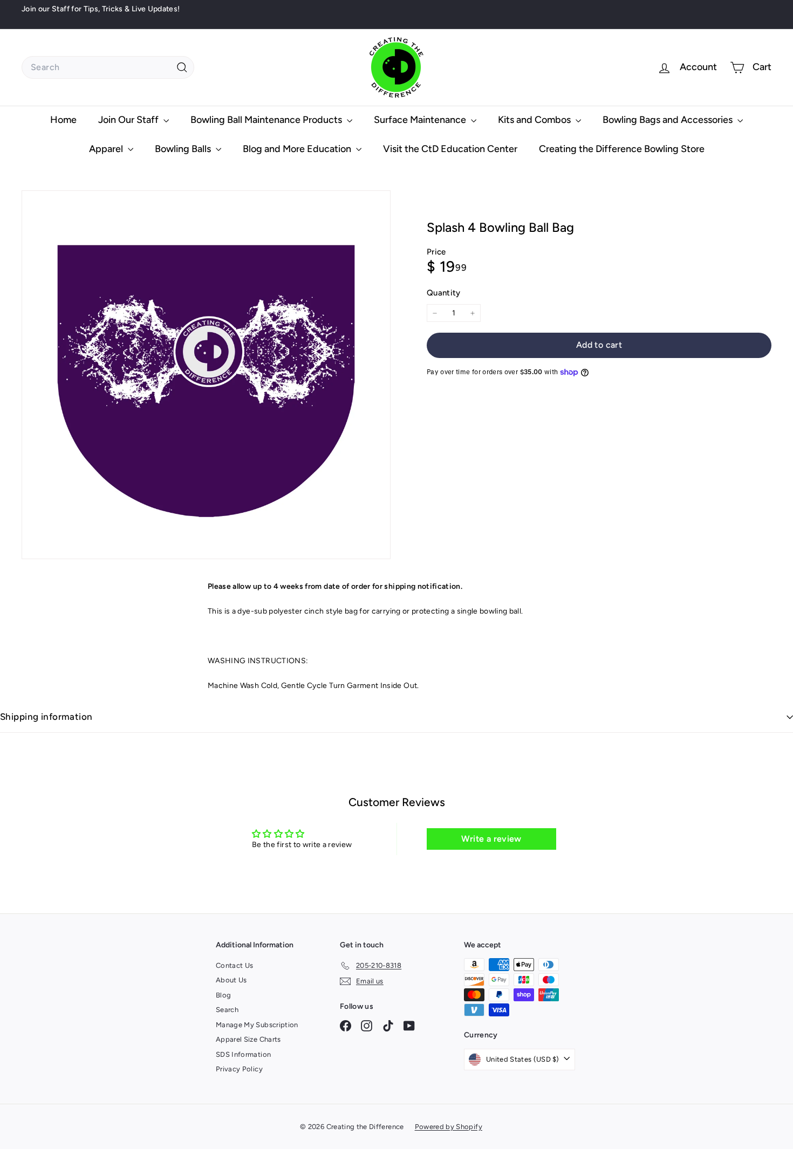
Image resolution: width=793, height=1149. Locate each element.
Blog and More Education (298, 149)
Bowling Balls (184, 149)
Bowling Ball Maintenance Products (267, 120)
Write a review (491, 839)
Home (63, 120)
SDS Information (243, 1054)
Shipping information (46, 716)
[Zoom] (206, 375)
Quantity (444, 293)
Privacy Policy (239, 1069)
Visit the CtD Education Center (450, 149)
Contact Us (235, 965)
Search (227, 1010)
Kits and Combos (535, 120)
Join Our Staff (129, 120)
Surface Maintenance (421, 120)
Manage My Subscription (257, 1025)
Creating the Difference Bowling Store (622, 149)
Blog (223, 995)
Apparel (107, 149)
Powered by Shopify (448, 1127)
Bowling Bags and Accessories (669, 120)
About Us (231, 980)
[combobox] (108, 67)
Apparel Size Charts (248, 1039)
